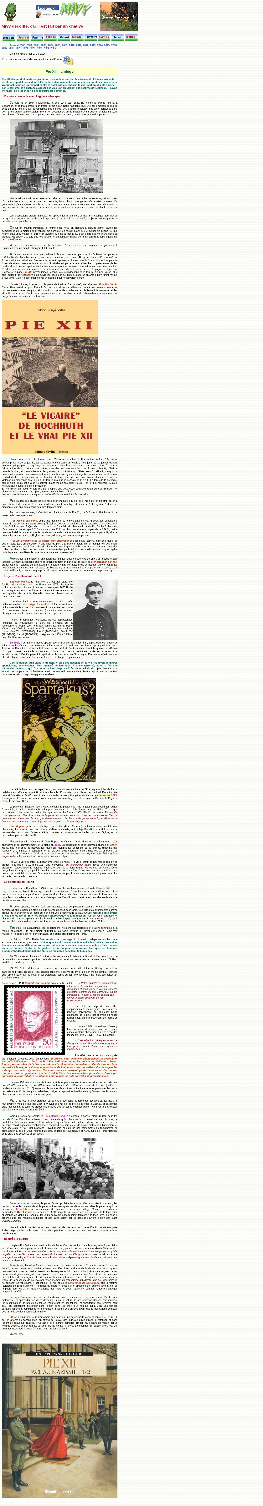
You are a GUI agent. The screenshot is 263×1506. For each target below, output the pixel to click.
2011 (78, 45)
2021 (25, 48)
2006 (43, 45)
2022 (32, 48)
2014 (100, 45)
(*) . (29, 1088)
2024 (46, 48)
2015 (107, 45)
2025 (53, 48)
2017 (4, 48)
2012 (85, 45)
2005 (36, 45)
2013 (92, 45)
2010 (72, 45)
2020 (18, 48)
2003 (22, 45)
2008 (57, 45)
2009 (64, 45)
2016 (114, 45)
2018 (11, 48)
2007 (50, 45)
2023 (39, 48)
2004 (29, 45)
